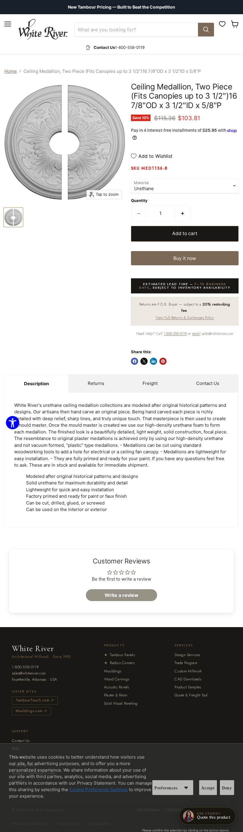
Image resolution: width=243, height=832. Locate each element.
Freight (150, 383)
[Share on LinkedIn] (153, 361)
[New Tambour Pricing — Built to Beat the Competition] (121, 7)
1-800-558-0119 (175, 333)
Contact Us (207, 383)
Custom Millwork (188, 671)
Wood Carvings (116, 679)
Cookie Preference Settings (98, 789)
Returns (96, 383)
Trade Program (186, 663)
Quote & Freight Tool (191, 695)
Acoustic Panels (116, 687)
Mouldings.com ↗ (31, 711)
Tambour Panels (119, 655)
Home (10, 71)
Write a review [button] (121, 595)
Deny (227, 788)
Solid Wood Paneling (121, 703)
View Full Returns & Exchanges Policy (185, 317)
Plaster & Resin (116, 695)
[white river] (43, 29)
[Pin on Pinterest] (163, 361)
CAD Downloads (188, 679)
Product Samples (188, 687)
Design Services (187, 655)
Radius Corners (119, 663)
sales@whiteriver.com (29, 673)
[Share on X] (144, 361)
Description (36, 383)
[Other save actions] (186, 787)
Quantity (139, 200)
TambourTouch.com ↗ (35, 700)
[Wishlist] (222, 24)
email (196, 333)
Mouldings (112, 671)
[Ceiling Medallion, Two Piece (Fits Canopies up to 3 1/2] (13, 217)
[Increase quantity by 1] (182, 213)
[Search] (206, 29)
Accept (208, 788)
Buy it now (184, 258)
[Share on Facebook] (134, 361)
